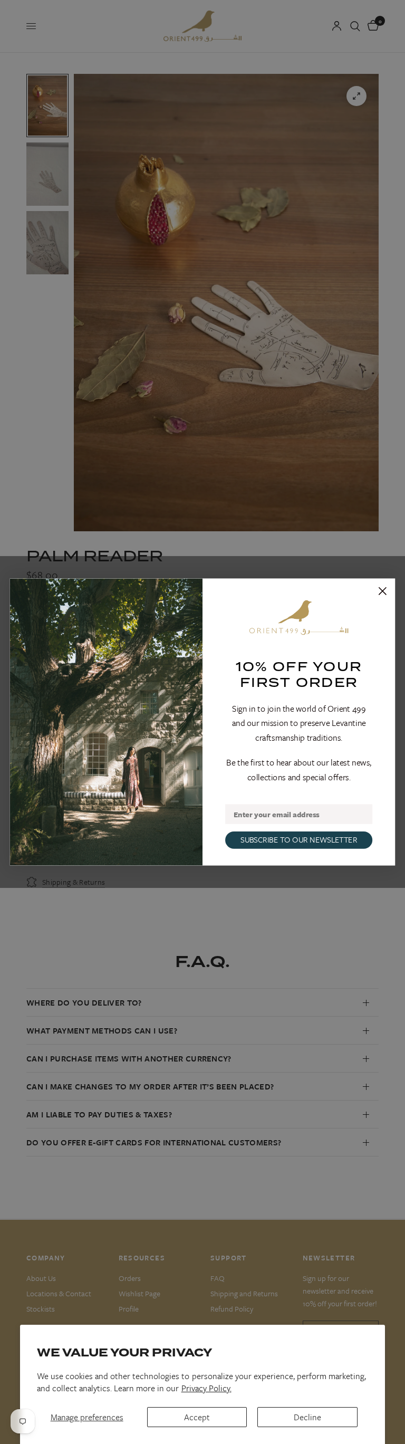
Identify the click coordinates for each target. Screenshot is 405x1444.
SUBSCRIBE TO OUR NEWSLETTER (298, 839)
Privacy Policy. (206, 1388)
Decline (307, 1417)
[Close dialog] (382, 591)
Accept (197, 1417)
